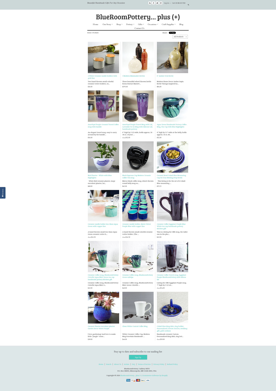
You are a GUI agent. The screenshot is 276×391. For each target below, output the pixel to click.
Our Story (107, 24)
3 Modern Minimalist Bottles (133, 76)
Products (95, 33)
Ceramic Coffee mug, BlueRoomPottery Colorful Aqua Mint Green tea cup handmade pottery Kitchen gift (103, 277)
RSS (149, 3)
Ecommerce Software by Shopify (155, 375)
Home (95, 24)
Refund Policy (172, 364)
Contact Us (139, 28)
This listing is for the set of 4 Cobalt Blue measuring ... (171, 182)
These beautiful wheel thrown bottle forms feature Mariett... (136, 83)
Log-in (166, 3)
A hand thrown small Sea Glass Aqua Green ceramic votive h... (102, 233)
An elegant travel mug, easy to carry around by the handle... (102, 133)
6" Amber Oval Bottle (165, 76)
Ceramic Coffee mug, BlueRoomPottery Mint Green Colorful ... (137, 284)
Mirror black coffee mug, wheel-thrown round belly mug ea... (138, 182)
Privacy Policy (158, 364)
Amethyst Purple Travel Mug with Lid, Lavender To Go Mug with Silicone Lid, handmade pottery (137, 127)
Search (188, 5)
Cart (178, 3)
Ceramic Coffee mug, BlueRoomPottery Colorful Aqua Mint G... (103, 284)
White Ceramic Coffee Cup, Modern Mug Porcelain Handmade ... (136, 335)
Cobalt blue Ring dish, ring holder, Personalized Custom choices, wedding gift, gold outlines (172, 328)
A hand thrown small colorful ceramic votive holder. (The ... (137, 233)
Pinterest (160, 3)
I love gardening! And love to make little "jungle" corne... (102, 335)
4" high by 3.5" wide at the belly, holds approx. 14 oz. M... (172, 133)
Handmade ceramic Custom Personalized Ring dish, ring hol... (170, 335)
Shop (118, 24)
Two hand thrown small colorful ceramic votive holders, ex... (101, 83)
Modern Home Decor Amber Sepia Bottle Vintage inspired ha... (170, 83)
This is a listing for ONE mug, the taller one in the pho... (172, 233)
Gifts (140, 24)
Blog (181, 24)
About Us (117, 364)
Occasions (152, 24)
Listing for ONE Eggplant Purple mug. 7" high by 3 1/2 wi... (172, 284)
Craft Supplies (168, 24)
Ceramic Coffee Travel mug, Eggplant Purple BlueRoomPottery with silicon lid (171, 277)
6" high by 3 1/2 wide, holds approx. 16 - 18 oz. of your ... (137, 133)
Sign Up (138, 357)
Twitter (157, 3)
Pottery (129, 24)
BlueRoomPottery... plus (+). (131, 375)
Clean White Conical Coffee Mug (134, 326)
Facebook (153, 3)
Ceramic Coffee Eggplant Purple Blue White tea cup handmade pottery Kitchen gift (171, 226)
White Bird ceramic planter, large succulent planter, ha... (101, 182)
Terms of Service (144, 364)
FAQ (133, 364)
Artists (126, 364)
